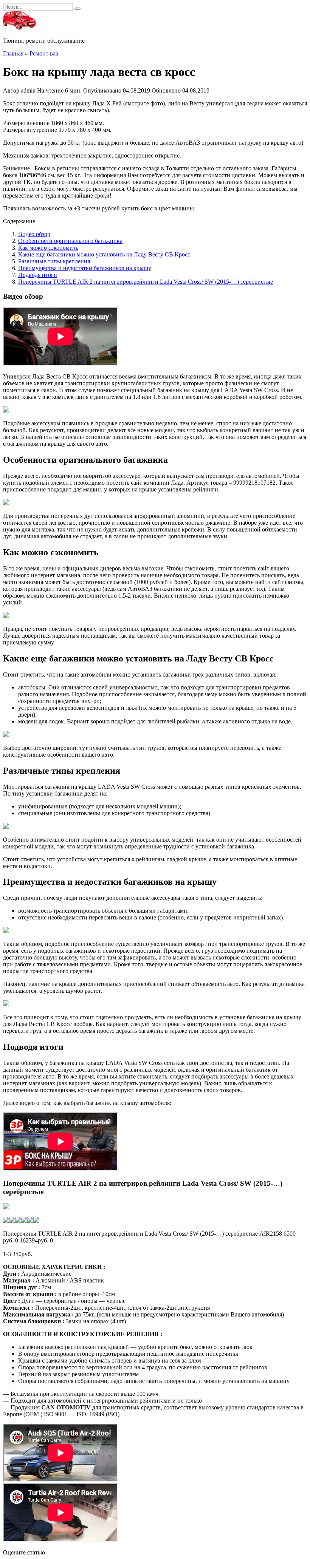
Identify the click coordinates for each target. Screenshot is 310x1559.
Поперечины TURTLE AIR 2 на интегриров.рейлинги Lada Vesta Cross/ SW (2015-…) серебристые (145, 281)
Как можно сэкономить (48, 247)
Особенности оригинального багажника (70, 241)
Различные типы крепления (54, 261)
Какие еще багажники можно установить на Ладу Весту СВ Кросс (104, 254)
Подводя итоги (37, 275)
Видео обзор (34, 234)
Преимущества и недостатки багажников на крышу (84, 268)
